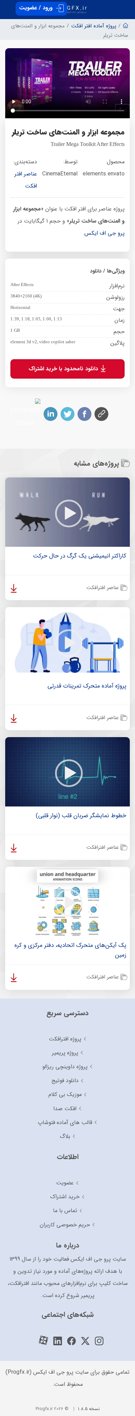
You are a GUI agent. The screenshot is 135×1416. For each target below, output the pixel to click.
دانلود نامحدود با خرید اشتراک (64, 368)
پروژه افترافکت (65, 1039)
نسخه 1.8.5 (89, 1409)
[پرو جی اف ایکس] (67, 6)
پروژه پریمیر (65, 1052)
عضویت (65, 1182)
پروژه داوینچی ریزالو (65, 1066)
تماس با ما (65, 1210)
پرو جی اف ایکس (104, 233)
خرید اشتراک (65, 1196)
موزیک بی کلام (65, 1094)
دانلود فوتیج (65, 1080)
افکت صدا (64, 1108)
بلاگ (65, 1136)
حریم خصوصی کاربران (65, 1224)
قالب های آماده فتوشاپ (65, 1122)
